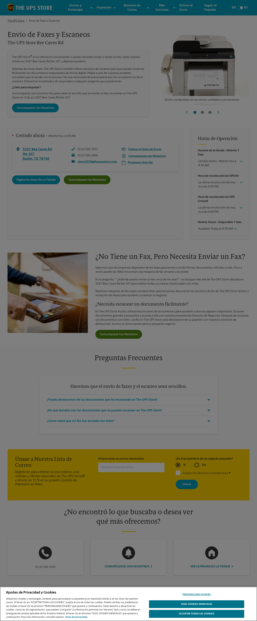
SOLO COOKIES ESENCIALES (196, 604)
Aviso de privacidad (76, 617)
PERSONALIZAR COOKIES (196, 594)
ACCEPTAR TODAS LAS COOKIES (196, 614)
